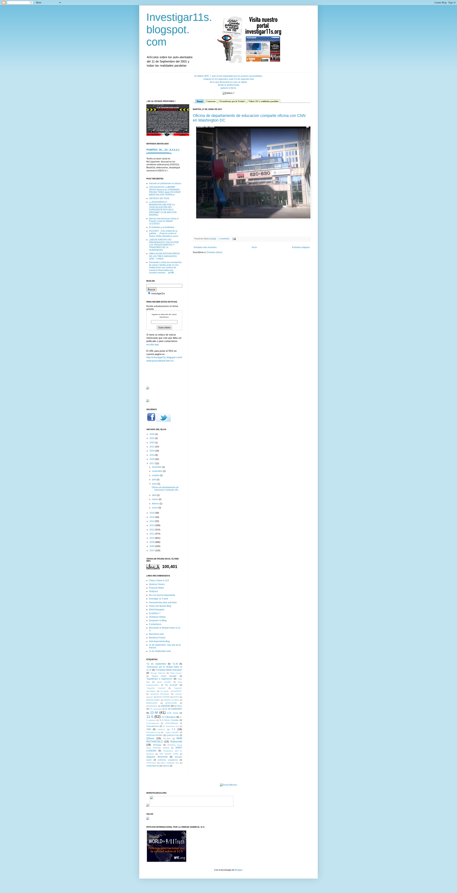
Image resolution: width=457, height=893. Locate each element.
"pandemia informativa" (160, 694)
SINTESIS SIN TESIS (159, 198)
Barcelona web (156, 634)
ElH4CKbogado (156, 609)
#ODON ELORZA (171, 700)
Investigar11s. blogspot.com (179, 29)
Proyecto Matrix (156, 588)
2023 (152, 438)
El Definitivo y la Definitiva (161, 227)
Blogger (238, 870)
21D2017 (161, 729)
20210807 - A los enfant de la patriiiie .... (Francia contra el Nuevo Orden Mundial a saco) (163, 233)
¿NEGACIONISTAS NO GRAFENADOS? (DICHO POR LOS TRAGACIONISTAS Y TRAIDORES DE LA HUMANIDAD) (164, 244)
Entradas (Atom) (214, 252)
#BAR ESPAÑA (163, 697)
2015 (152, 517)
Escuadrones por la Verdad (232, 101)
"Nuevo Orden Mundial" (164, 676)
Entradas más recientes (205, 247)
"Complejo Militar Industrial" (168, 670)
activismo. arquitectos (168, 760)
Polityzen (153, 591)
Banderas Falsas (157, 637)
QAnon (150, 738)
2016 (152, 513)
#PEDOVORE (171, 703)
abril (154, 495)
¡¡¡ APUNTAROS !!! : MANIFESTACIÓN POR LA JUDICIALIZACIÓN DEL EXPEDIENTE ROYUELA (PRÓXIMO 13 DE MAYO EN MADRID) (163, 208)
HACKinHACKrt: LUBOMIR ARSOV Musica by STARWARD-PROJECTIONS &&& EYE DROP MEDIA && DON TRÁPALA (165, 191)
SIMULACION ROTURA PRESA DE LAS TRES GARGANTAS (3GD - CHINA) (164, 256)
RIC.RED (166, 739)
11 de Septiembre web (160, 651)
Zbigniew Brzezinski (157, 757)
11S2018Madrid (171, 723)
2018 (152, 459)
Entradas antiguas (301, 247)
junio (154, 484)
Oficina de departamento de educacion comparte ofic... (166, 488)
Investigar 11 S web (158, 598)
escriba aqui (152, 344)
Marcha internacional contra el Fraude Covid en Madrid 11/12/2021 (164, 221)
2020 (152, 451)
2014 (152, 521)
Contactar (211, 101)
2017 (152, 463)
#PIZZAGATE (151, 706)
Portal (199, 101)
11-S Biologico (169, 717)
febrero (156, 503)
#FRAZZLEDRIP (153, 700)
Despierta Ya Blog (158, 620)
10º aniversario (155, 709)
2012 (152, 529)
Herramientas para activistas (163, 602)
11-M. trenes (172, 713)
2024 (152, 434)
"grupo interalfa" (164, 682)
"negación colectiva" (156, 688)
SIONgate (157, 745)
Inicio (254, 247)
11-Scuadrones (152, 723)
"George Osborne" (158, 673)
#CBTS (176, 697)
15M (148, 729)
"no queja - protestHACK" (171, 691)
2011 (152, 534)
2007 (152, 550)
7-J (173, 729)
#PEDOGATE (151, 703)
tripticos (165, 766)
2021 (152, 446)
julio (154, 479)
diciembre (157, 467)
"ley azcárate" (171, 685)
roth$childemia (152, 766)
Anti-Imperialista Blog (159, 641)
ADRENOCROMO (154, 735)
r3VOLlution (151, 763)
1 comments (224, 239)
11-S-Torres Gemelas (169, 720)
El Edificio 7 (154, 613)
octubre (156, 475)
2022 (152, 442)
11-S (150, 716)
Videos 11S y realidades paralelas (263, 101)
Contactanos (155, 624)
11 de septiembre (173, 709)
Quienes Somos (157, 584)
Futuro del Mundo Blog (160, 606)
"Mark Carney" (176, 673)
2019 (152, 455)
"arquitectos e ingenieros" (159, 679)
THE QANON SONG (168, 754)
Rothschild (176, 741)
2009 (152, 542)
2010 (152, 538)
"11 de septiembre (156, 664)
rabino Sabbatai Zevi (169, 763)
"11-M (175, 664)
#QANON (165, 706)
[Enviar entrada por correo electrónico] (234, 239)
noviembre (157, 471)
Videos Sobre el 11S (159, 580)
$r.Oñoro (178, 706)
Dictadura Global (157, 617)
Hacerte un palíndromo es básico (165, 183)
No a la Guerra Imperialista (162, 595)
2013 (152, 525)
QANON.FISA (173, 735)
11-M (154, 712)
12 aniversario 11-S (171, 726)
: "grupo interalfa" (171, 732)
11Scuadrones (152, 726)
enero (155, 507)
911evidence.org (153, 732)
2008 (152, 546)
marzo (155, 499)
